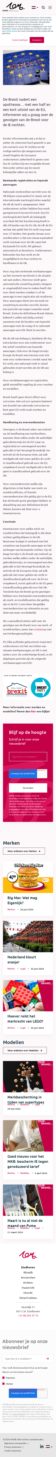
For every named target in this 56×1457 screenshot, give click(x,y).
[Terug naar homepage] (13, 7)
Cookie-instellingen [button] (20, 40)
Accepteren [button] (37, 40)
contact (38, 629)
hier (33, 711)
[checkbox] (28, 1381)
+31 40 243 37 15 (28, 1315)
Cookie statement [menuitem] (12, 1450)
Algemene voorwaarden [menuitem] (15, 1443)
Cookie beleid (11, 31)
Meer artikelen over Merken (22, 851)
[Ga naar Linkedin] (41, 1447)
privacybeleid (14, 809)
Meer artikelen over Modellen (23, 1050)
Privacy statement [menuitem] (13, 1446)
